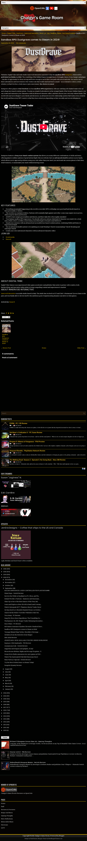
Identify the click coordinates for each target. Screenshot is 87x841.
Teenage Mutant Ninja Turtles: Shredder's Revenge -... (22, 632)
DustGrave (19, 33)
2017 (4, 707)
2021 (4, 696)
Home (4, 33)
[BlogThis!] (5, 317)
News (42, 33)
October (7, 585)
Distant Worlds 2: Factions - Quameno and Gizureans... (22, 599)
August (7, 669)
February (8, 686)
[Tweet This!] (8, 313)
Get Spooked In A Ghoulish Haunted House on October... (22, 610)
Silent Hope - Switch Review (14, 593)
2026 (4, 569)
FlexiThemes (33, 838)
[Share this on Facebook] (6, 313)
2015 (4, 713)
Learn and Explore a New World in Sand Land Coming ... (23, 604)
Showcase (4, 825)
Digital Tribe (11, 33)
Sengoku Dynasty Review (13, 665)
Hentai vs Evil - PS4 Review (20, 752)
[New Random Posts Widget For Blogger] (84, 468)
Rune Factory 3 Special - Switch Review (17, 660)
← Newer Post (6, 348)
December (8, 580)
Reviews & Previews (8, 809)
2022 (4, 693)
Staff (2, 806)
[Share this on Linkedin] (13, 313)
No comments (21, 43)
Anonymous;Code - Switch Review (16, 646)
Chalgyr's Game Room (42, 836)
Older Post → (81, 348)
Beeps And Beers (7, 813)
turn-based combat (68, 33)
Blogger (61, 836)
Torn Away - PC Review (12, 615)
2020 (4, 699)
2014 (4, 716)
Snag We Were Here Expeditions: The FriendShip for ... (22, 618)
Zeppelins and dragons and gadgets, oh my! (18, 649)
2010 (4, 727)
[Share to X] (7, 317)
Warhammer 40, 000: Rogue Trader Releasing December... (24, 621)
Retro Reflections (7, 819)
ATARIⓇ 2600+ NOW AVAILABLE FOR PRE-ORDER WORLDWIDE (26, 640)
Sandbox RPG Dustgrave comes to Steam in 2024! (30, 39)
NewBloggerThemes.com (55, 838)
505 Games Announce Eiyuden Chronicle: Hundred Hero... (23, 626)
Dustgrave (68, 75)
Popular (5, 737)
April (6, 680)
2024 (4, 574)
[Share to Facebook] (9, 317)
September (9, 588)
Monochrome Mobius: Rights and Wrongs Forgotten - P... (23, 651)
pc (45, 33)
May (6, 677)
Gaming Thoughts (7, 816)
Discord (8, 239)
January (7, 689)
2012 (4, 722)
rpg (48, 33)
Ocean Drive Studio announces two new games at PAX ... (23, 654)
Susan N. (12, 302)
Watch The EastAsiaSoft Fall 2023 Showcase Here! (21, 657)
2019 (4, 702)
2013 (4, 719)
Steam (59, 33)
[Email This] (3, 317)
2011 (4, 725)
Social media (10, 237)
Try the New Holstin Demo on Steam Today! (19, 662)
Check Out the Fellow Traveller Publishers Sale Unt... (22, 613)
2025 (4, 572)
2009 (5, 730)
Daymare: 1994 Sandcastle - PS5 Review (17, 643)
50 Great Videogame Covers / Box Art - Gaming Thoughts (31, 741)
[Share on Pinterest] (11, 313)
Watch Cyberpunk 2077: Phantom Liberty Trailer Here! (22, 607)
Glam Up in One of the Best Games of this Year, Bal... (21, 601)
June (6, 675)
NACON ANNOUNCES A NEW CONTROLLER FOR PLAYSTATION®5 (27, 590)
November (8, 582)
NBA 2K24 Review (10, 637)
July (6, 672)
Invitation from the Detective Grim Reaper (18, 635)
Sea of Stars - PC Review (12, 624)
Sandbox (53, 33)
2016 (4, 710)
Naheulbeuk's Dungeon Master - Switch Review (28, 762)
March (7, 683)
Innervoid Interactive (31, 33)
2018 (4, 704)
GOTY (3, 828)
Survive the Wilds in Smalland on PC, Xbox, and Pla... (21, 596)
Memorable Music (7, 822)
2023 (4, 577)
